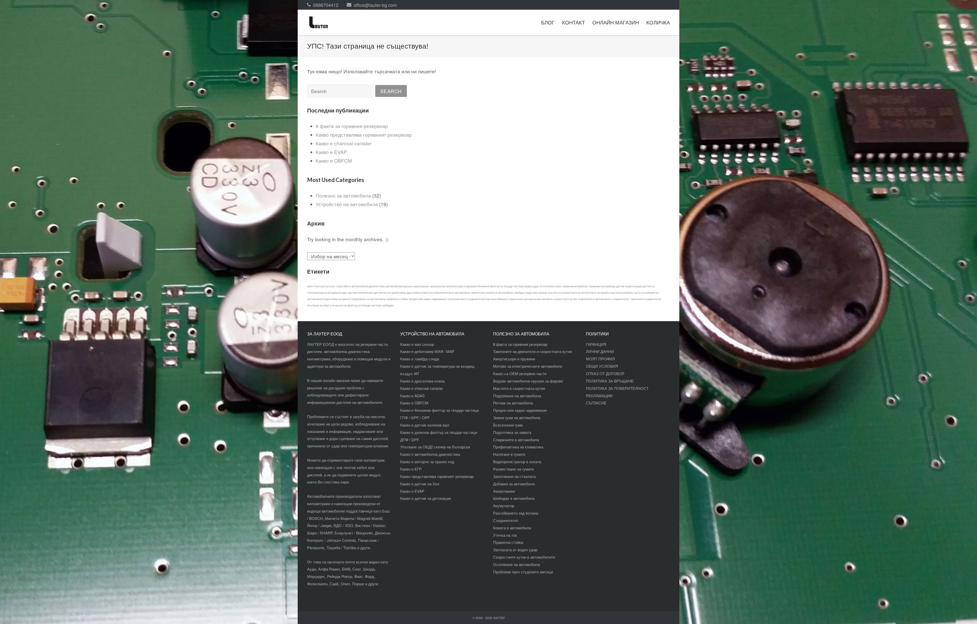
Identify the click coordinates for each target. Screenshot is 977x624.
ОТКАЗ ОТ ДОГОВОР (605, 373)
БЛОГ (548, 22)
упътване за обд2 (318, 305)
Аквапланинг (504, 491)
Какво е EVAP (331, 151)
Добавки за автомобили (514, 483)
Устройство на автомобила (347, 204)
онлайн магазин (336, 380)
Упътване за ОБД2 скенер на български (435, 446)
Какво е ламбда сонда (419, 358)
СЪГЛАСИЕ (596, 402)
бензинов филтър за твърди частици (500, 286)
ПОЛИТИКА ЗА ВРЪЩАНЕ (610, 381)
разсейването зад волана (507, 299)
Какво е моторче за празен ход (427, 461)
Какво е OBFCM (334, 160)
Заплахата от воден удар (515, 549)
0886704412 (325, 5)
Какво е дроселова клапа (422, 381)
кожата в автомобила (499, 292)
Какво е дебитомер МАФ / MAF (427, 351)
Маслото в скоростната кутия (519, 388)
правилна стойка (397, 299)
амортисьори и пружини (461, 286)
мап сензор (540, 292)
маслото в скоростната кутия (566, 292)
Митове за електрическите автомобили (527, 366)
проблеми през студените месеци (468, 299)
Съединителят (506, 520)
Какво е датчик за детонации (425, 498)
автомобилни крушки (398, 286)
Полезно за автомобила (343, 195)
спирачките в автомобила (594, 299)
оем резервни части (628, 292)
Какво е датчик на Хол (419, 483)
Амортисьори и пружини (514, 358)
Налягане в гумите (509, 454)
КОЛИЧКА (658, 22)
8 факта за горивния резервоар (352, 125)
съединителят (620, 299)
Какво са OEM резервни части (519, 373)
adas (310, 286)
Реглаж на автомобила (513, 402)
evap (339, 286)
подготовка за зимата (337, 299)
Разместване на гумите (513, 469)
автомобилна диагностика (368, 286)
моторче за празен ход (600, 292)
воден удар (531, 286)
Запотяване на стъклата (514, 476)
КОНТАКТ (573, 22)
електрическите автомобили (452, 292)
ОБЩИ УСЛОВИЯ (602, 366)
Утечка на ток (505, 535)
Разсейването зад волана (515, 513)
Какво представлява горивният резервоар (364, 134)
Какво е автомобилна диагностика (430, 454)
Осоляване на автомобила (516, 564)
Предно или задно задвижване (520, 410)
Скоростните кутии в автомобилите (524, 557)
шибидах (388, 305)
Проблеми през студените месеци (523, 571)
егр (431, 292)
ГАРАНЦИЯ (596, 344)
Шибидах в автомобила (514, 498)
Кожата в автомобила (512, 527)
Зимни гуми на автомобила (516, 417)
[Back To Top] (964, 612)
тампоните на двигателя (645, 299)
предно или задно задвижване (428, 299)
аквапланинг (421, 286)
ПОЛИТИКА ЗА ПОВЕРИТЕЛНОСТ (617, 388)
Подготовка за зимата (512, 432)
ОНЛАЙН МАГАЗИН (615, 22)
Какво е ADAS (412, 395)
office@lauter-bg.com (375, 5)
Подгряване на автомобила (517, 395)
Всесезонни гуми (508, 425)
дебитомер (399, 292)
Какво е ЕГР (411, 469)
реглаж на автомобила (538, 299)
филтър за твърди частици (364, 305)
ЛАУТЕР (499, 618)
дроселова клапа (417, 292)
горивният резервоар (601, 286)
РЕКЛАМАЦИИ (599, 395)
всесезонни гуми (550, 286)
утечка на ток (338, 305)
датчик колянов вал (360, 292)
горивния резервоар (574, 286)
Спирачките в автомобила (516, 439)
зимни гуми (478, 292)
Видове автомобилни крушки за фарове (528, 381)
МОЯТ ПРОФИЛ (600, 358)
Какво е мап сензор (417, 344)
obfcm (347, 286)
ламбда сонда (523, 292)
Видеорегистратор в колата (517, 461)
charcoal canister (325, 286)
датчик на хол (382, 292)
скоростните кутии (565, 299)
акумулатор (437, 286)
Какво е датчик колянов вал (424, 425)
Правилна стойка (508, 542)
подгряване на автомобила (368, 299)
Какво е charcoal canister (343, 143)
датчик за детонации (629, 286)
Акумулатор (503, 505)
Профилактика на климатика (518, 446)
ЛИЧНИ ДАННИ (600, 351)
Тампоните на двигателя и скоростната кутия (532, 351)
